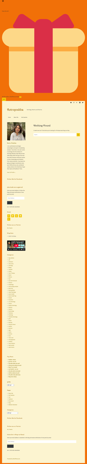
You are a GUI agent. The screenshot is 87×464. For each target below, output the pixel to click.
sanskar (10, 326)
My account (11, 401)
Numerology (11, 311)
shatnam (10, 328)
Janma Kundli (11, 294)
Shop (9, 403)
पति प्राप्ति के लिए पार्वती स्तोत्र (14, 375)
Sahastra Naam (12, 324)
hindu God (10, 288)
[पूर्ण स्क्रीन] (23, 249)
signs (9, 330)
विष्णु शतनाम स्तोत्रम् (12, 377)
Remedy (10, 322)
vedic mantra (11, 347)
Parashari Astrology (12, 317)
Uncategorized (11, 339)
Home (9, 117)
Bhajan (10, 267)
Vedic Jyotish (11, 345)
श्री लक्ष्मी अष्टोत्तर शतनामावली (14, 371)
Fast (9, 279)
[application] (16, 246)
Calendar (10, 269)
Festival (10, 282)
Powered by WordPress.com (13, 459)
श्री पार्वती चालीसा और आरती (14, 363)
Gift (4, 99)
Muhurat (10, 307)
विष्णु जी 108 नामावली (12, 367)
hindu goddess (11, 290)
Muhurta (10, 309)
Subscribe (10, 446)
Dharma (10, 277)
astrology (10, 265)
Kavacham (10, 300)
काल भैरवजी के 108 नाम (13, 369)
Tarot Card (10, 338)
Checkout (10, 399)
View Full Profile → (11, 172)
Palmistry (10, 313)
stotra (9, 332)
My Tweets (9, 228)
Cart (9, 397)
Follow (9, 203)
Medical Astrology (12, 305)
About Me (16, 117)
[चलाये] (8, 249)
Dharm (9, 275)
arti (9, 260)
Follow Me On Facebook (14, 179)
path (9, 319)
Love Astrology (11, 301)
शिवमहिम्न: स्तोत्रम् (12, 360)
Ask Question (24, 117)
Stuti (9, 336)
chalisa (10, 271)
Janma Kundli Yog (12, 296)
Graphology (11, 284)
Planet (10, 320)
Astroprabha (15, 109)
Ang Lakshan (11, 258)
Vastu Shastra (11, 343)
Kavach (10, 298)
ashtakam (10, 262)
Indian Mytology (12, 292)
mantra (10, 303)
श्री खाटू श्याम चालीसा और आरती (14, 365)
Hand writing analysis (13, 286)
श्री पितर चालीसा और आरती (13, 373)
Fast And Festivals (12, 281)
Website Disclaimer (12, 405)
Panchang (10, 315)
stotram (10, 334)
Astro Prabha (11, 143)
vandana (10, 341)
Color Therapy (11, 273)
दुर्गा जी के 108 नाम (12, 361)
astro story (11, 264)
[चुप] (21, 249)
